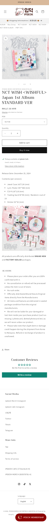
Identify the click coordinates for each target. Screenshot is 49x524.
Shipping (4, 112)
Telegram (9, 430)
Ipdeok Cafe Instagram (15, 407)
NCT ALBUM (22, 24)
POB (3, 116)
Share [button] (7, 349)
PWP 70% (19, 28)
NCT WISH (33, 24)
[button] (5, 12)
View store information (14, 166)
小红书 (8, 413)
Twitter (8, 418)
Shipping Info (11, 453)
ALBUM (2, 24)
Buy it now (25, 150)
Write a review (24, 375)
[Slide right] (30, 84)
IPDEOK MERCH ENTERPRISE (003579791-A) (23, 511)
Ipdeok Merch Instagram (15, 401)
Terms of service (12, 459)
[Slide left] (19, 84)
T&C (6, 447)
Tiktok (8, 424)
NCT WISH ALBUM (6, 28)
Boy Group (12, 24)
